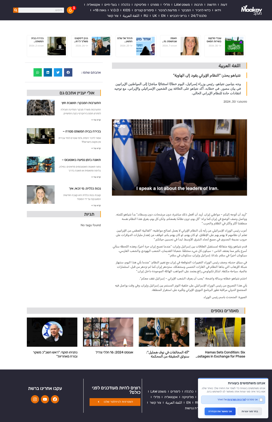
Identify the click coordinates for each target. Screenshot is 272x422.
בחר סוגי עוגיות (250, 411)
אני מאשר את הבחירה (220, 411)
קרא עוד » (96, 120)
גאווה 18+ (99, 10)
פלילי (166, 5)
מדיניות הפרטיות (236, 399)
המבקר (186, 10)
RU (146, 16)
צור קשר (112, 16)
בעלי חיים (110, 5)
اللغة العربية (131, 16)
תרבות (198, 5)
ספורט (154, 5)
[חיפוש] (15, 10)
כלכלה (125, 5)
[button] (68, 72)
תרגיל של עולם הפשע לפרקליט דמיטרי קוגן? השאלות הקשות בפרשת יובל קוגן (124, 40)
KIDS (126, 10)
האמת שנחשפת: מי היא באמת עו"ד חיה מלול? (170, 40)
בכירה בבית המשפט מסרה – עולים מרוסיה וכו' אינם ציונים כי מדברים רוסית (36, 40)
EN (163, 16)
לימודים (175, 391)
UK (154, 16)
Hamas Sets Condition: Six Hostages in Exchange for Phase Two (220, 354)
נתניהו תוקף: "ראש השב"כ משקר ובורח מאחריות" (55, 354)
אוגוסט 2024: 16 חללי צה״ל (114, 352)
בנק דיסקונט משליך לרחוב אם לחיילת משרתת (81, 40)
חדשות (211, 5)
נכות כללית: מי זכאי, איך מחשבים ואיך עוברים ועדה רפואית (84, 189)
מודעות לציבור (167, 10)
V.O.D (114, 10)
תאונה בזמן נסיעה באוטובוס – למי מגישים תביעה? (81, 161)
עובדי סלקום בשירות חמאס (214, 40)
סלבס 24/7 (198, 16)
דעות (224, 5)
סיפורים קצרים (144, 10)
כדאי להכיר (203, 10)
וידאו (218, 10)
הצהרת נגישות (194, 408)
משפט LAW (182, 5)
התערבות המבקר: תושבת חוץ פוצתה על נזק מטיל (81, 104)
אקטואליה (93, 5)
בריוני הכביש (178, 16)
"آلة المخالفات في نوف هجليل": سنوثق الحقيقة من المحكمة (167, 354)
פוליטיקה (140, 5)
